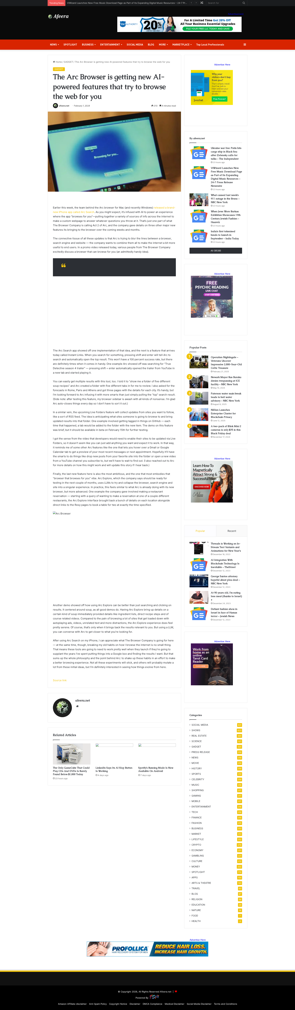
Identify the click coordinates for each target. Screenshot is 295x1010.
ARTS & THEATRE (201, 883)
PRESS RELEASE (201, 752)
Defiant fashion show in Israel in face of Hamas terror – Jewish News (224, 612)
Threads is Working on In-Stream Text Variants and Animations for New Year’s (226, 547)
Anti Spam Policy (98, 1004)
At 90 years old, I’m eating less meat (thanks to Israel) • (226, 596)
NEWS (53, 44)
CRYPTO (196, 844)
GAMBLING (198, 855)
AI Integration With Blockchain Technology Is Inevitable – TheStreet (225, 563)
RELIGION (197, 899)
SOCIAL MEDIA (135, 44)
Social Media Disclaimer (199, 1004)
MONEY (196, 866)
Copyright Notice (118, 1004)
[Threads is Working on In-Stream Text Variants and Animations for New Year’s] (198, 548)
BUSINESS (88, 44)
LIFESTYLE (198, 839)
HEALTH (196, 921)
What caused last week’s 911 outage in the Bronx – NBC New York (225, 199)
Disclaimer (135, 1004)
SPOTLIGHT (70, 44)
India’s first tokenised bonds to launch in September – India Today (225, 235)
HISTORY (197, 768)
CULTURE (197, 861)
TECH (195, 812)
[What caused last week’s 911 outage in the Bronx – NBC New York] (198, 199)
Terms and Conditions (225, 1004)
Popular (200, 531)
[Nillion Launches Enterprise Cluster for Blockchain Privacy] (198, 414)
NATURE (196, 910)
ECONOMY (197, 850)
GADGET (68, 61)
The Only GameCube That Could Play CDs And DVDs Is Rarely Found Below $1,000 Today (71, 771)
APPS (195, 877)
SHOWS (196, 730)
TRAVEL (196, 888)
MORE (162, 44)
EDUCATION (198, 904)
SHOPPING (198, 790)
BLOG (151, 44)
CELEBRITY (198, 779)
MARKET (196, 833)
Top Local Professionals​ (210, 44)
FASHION (197, 823)
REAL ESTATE (199, 735)
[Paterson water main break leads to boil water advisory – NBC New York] (198, 398)
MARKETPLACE (180, 44)
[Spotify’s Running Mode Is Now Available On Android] (157, 754)
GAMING (196, 795)
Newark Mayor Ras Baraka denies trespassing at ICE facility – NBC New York (226, 381)
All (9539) (216, 250)
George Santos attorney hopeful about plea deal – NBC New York (225, 580)
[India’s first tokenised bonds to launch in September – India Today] (198, 236)
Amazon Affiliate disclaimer (72, 1004)
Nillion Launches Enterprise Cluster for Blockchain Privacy (223, 413)
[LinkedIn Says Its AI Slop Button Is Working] (114, 754)
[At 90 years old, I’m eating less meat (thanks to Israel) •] (198, 597)
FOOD (195, 915)
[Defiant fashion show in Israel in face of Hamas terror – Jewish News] (198, 613)
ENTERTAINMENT (110, 44)
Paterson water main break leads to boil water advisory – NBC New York (226, 397)
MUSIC (195, 784)
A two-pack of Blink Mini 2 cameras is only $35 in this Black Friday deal (226, 430)
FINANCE (197, 817)
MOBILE (196, 801)
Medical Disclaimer (174, 1004)
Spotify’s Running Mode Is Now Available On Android (155, 769)
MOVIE (195, 763)
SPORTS (196, 774)
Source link (60, 680)
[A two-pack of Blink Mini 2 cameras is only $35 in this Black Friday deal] (198, 431)
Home (58, 61)
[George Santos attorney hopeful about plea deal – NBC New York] (198, 581)
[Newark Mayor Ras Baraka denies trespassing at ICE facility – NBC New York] (198, 381)
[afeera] (58, 17)
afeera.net (64, 105)
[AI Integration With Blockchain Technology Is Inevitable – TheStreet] (198, 564)
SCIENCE (197, 741)
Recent (232, 531)
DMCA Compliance (152, 1004)
